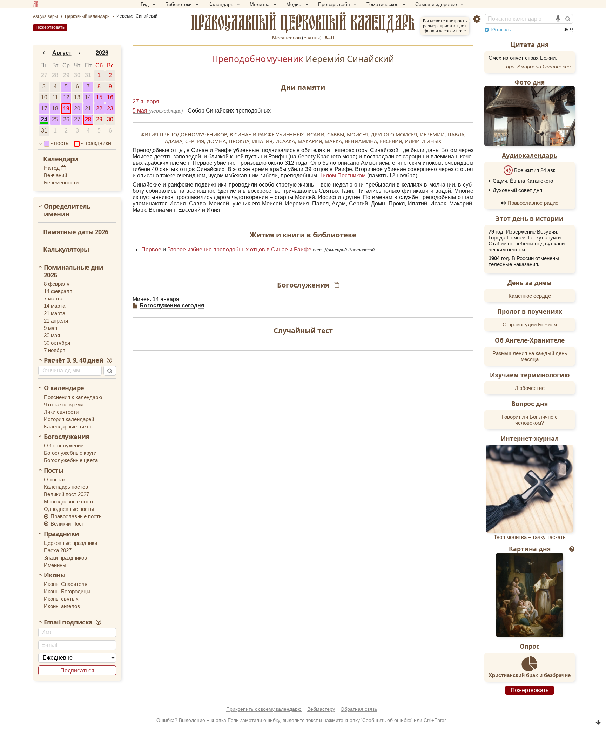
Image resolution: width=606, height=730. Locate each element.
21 (88, 108)
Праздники (61, 534)
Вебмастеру (321, 709)
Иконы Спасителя (65, 584)
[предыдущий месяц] (43, 53)
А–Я (329, 37)
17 (44, 108)
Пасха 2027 (58, 550)
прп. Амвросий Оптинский (538, 66)
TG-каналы (500, 29)
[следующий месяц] (80, 53)
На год (52, 168)
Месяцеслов (286, 37)
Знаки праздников (65, 558)
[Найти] (568, 19)
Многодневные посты (70, 502)
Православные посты (76, 516)
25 (55, 119)
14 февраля (58, 291)
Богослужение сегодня (172, 306)
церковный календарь (303, 22)
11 (55, 97)
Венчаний (55, 175)
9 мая (50, 328)
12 (66, 97)
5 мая (141, 111)
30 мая (52, 335)
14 (88, 97)
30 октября (57, 343)
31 (88, 75)
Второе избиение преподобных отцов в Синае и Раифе (239, 249)
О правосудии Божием (530, 324)
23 (110, 108)
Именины (55, 565)
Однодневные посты (69, 509)
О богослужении (63, 445)
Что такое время (63, 404)
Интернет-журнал (530, 438)
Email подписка (69, 622)
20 (77, 108)
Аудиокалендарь (529, 155)
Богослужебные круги (70, 453)
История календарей (69, 419)
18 (55, 108)
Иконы (54, 575)
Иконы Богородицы (67, 591)
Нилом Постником (342, 175)
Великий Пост (66, 524)
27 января (146, 101)
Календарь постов (66, 487)
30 (77, 75)
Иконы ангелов (62, 606)
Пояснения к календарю (73, 397)
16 (110, 97)
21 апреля (56, 321)
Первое (151, 249)
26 (66, 119)
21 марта (54, 313)
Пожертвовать (50, 27)
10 (44, 97)
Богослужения (66, 437)
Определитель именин (67, 210)
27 (44, 75)
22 (99, 108)
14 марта (54, 306)
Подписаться (77, 671)
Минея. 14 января (156, 299)
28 (55, 75)
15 (99, 97)
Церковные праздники (70, 543)
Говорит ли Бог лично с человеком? (530, 420)
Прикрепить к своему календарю (264, 709)
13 (77, 97)
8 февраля (56, 284)
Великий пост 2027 (66, 494)
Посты (53, 470)
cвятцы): (313, 37)
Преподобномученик (257, 59)
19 (66, 108)
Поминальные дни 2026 (73, 271)
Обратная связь (359, 709)
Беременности (61, 182)
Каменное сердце (530, 296)
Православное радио (532, 203)
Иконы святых (61, 599)
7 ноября (54, 350)
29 (66, 75)
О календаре (64, 388)
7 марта (53, 299)
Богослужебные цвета (71, 460)
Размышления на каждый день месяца (529, 356)
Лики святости (61, 412)
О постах (55, 479)
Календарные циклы (69, 427)
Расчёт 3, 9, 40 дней (74, 360)
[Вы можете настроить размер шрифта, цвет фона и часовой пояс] (476, 19)
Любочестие (530, 388)
